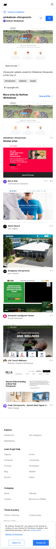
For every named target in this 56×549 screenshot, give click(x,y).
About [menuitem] (6, 493)
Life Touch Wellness (17, 360)
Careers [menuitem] (7, 499)
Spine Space (14, 226)
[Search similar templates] (49, 18)
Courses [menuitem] (7, 466)
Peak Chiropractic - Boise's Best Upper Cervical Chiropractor (28, 405)
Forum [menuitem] (32, 454)
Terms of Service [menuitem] (11, 515)
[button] (41, 18)
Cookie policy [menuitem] (35, 515)
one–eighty (13, 229)
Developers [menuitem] (34, 466)
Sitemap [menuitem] (32, 493)
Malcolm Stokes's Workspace (20, 363)
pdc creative (13, 273)
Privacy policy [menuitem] (10, 521)
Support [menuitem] (7, 454)
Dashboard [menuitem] (9, 435)
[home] (5, 5)
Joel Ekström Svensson (18, 184)
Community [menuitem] (34, 460)
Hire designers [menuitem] (35, 435)
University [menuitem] (8, 460)
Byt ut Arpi (13, 181)
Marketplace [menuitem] (9, 441)
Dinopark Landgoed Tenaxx (21, 316)
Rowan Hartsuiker (15, 318)
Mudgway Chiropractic (19, 271)
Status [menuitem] (32, 477)
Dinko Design (13, 408)
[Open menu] (52, 4)
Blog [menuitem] (6, 472)
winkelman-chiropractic (14, 138)
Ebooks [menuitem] (7, 477)
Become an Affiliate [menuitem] (37, 499)
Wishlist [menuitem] (32, 472)
